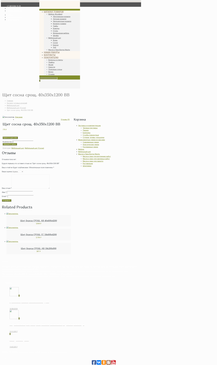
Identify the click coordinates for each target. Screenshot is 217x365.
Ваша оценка (7, 172)
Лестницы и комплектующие (89, 126)
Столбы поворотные (91, 135)
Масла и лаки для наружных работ (96, 159)
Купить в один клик (10, 138)
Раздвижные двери (90, 147)
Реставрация (88, 164)
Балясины (86, 133)
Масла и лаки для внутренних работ (97, 156)
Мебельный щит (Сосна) (16, 108)
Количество (7, 142)
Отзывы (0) (65, 120)
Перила (85, 130)
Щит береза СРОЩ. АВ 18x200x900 (38, 248)
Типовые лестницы (90, 128)
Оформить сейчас (10, 144)
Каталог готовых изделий (17, 103)
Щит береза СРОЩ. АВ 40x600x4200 (38, 220)
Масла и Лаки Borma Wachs (89, 154)
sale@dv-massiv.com (15, 11)
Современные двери (91, 142)
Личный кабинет (13, 20)
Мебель (81, 149)
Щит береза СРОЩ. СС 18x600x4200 (38, 234)
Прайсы (10, 15)
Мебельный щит (13, 105)
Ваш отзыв (7, 188)
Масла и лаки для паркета (93, 161)
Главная (10, 101)
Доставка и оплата (14, 17)
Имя (4, 192)
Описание (18, 117)
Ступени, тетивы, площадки (93, 137)
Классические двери (91, 145)
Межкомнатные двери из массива (91, 140)
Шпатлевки (87, 166)
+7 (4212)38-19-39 (14, 6)
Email (4, 196)
